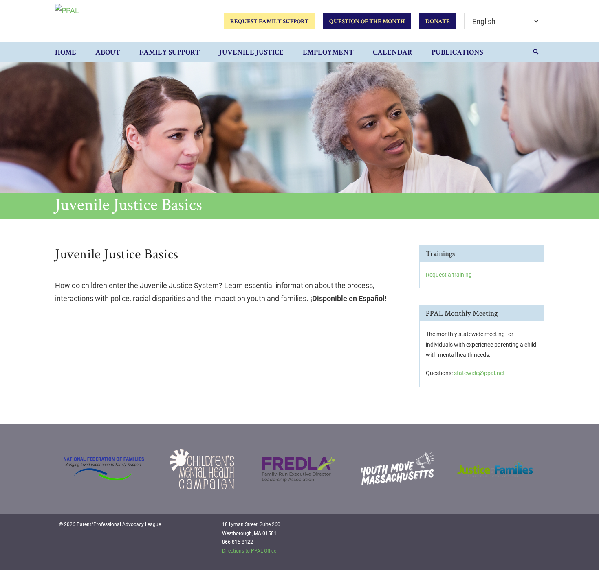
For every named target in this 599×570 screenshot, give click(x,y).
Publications (457, 52)
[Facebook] (499, 527)
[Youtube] (532, 527)
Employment (328, 52)
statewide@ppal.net (479, 373)
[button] (536, 52)
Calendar (392, 52)
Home (65, 52)
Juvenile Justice (251, 52)
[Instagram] (516, 527)
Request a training (449, 274)
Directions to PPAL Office (249, 551)
